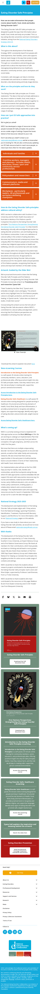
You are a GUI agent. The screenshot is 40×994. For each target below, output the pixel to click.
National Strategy (12, 518)
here (33, 364)
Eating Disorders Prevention (20, 843)
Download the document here (20, 731)
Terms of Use (7, 920)
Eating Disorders (8, 884)
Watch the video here (20, 833)
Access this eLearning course (20, 771)
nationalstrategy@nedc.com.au (11, 140)
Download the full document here (20, 662)
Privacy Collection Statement (12, 916)
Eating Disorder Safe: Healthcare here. (20, 420)
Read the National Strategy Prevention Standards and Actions (20, 851)
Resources (6, 892)
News (4, 904)
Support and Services (9, 896)
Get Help (35, 2)
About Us (6, 880)
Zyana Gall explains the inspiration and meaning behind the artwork (20, 825)
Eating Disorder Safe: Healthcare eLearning (20, 783)
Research (6, 900)
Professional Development (11, 888)
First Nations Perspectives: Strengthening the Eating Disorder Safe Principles (20, 722)
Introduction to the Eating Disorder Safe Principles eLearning (20, 743)
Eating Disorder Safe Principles (20, 655)
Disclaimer (6, 908)
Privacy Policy (7, 912)
